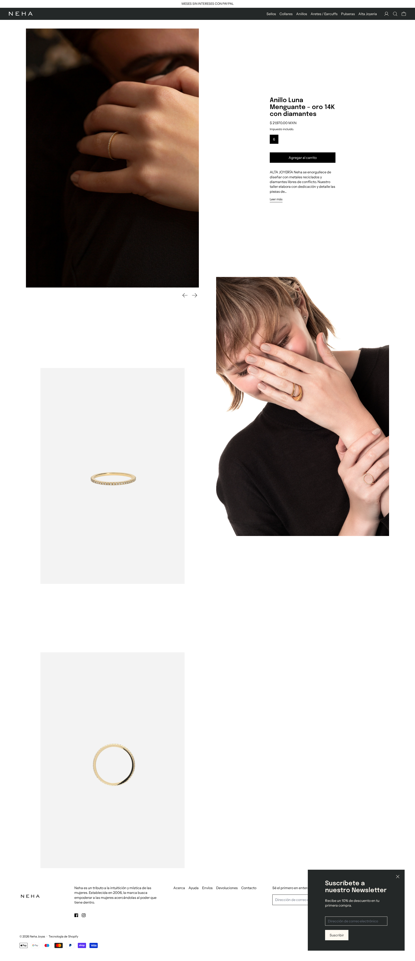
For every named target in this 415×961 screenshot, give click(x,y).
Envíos (207, 888)
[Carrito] (403, 13)
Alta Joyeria (367, 14)
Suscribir (337, 935)
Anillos (301, 14)
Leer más (276, 199)
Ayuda (193, 888)
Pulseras (348, 14)
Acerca (179, 888)
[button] (395, 13)
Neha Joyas (37, 936)
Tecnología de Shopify (63, 936)
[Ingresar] (386, 13)
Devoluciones (227, 888)
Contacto (248, 888)
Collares (286, 14)
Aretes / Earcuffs (324, 14)
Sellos (271, 14)
